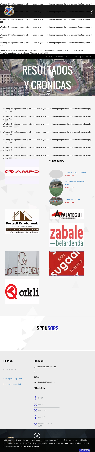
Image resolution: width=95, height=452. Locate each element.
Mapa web (18, 378)
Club (40, 404)
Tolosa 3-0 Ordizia (72, 199)
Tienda (49, 57)
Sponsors (59, 57)
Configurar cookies (31, 446)
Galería (41, 417)
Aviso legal (7, 378)
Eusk (75, 57)
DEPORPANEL (87, 57)
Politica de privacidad (12, 384)
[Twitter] (91, 12)
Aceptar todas (85, 450)
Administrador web (45, 424)
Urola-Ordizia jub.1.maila (75, 172)
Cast (68, 57)
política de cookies (73, 443)
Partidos (42, 410)
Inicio (41, 398)
